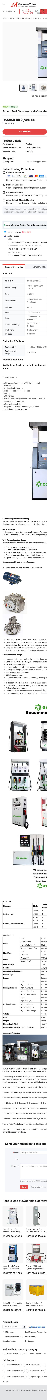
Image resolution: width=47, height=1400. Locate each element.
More (5, 1381)
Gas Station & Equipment (30, 18)
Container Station (9, 1341)
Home (5, 18)
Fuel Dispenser (8, 1332)
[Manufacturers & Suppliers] (23, 4)
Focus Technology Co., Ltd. (32, 1390)
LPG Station (30, 1336)
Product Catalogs (38, 1327)
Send (24, 1187)
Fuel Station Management (13, 1336)
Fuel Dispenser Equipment (15, 1376)
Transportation (14, 18)
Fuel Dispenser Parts (36, 1370)
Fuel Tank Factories (12, 1364)
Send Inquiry (24, 132)
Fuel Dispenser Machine (14, 1370)
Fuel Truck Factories (32, 1364)
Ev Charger (29, 1341)
